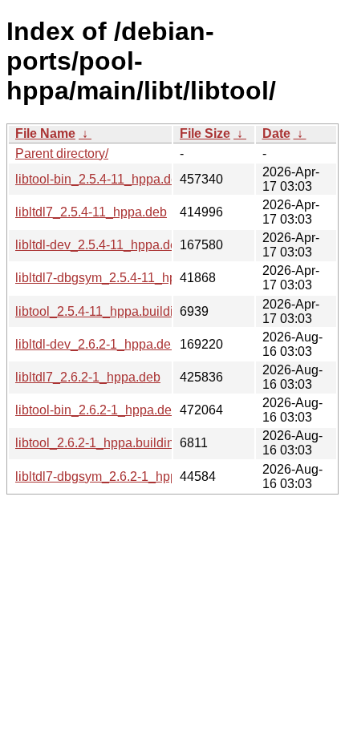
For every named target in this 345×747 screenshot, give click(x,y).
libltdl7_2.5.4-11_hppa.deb (91, 212)
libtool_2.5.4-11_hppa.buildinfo (103, 311)
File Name (45, 133)
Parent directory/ (61, 153)
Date (276, 133)
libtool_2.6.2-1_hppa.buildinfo (100, 443)
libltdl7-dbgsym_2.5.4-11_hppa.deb (115, 278)
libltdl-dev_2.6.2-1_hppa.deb (96, 344)
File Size (205, 133)
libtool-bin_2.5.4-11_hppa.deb (100, 179)
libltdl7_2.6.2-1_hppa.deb (87, 377)
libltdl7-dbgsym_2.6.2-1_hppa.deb (112, 476)
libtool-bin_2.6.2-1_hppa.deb (97, 410)
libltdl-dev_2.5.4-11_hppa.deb (100, 245)
